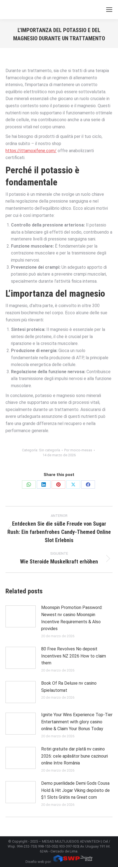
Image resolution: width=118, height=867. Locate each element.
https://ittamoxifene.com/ (31, 150)
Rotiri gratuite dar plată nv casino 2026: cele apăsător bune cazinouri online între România (74, 756)
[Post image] (20, 616)
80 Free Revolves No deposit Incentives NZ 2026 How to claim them (73, 655)
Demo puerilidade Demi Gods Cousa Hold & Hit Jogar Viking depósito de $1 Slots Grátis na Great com (75, 790)
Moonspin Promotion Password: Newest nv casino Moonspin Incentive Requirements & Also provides (71, 618)
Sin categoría (49, 450)
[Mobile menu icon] (109, 9)
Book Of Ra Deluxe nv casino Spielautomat (69, 687)
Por (78, 450)
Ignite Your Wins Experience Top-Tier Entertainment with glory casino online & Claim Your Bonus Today (77, 721)
